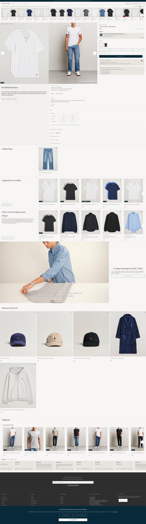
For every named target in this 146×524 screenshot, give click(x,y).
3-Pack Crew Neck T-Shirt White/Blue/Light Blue (102, 19)
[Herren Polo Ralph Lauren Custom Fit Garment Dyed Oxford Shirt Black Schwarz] (90, 222)
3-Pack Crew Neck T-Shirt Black (53, 19)
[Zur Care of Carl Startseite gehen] (5, 3)
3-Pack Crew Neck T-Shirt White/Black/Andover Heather (61, 19)
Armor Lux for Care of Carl (21, 18)
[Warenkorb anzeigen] (144, 3)
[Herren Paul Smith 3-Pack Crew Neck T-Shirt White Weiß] (118, 12)
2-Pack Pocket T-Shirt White (37, 19)
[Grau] (106, 44)
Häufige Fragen (33, 501)
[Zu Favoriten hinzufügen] (56, 148)
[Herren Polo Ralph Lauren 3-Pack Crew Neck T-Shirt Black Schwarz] (53, 12)
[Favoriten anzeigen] (142, 3)
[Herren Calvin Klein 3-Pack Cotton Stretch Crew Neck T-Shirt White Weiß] (94, 12)
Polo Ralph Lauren (5, 18)
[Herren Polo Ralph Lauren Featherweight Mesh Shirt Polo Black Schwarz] (112, 222)
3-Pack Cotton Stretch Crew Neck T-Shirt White (94, 19)
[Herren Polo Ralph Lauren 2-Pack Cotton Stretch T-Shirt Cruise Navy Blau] (70, 12)
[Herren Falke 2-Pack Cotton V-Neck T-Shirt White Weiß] (134, 12)
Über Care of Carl (5, 499)
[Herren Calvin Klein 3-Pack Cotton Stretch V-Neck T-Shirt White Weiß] (45, 12)
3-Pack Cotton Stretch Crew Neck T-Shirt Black (110, 19)
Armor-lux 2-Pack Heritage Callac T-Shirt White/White (21, 19)
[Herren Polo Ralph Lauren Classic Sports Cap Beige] (55, 334)
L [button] (127, 49)
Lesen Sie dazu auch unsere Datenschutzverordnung (73, 485)
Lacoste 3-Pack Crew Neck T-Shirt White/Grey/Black (31, 453)
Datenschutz (4, 505)
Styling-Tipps (7, 149)
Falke (132, 18)
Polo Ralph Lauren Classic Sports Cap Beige (45, 358)
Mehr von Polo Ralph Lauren (14, 212)
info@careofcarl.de (98, 504)
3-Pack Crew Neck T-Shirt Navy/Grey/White (86, 19)
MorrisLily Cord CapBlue (4, 358)
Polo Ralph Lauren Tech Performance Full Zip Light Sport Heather (12, 409)
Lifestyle (29, 6)
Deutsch (143, 6)
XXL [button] (104, 52)
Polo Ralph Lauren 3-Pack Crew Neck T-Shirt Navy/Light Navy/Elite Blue (111, 204)
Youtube (61, 501)
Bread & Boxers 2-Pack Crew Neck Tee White (11, 452)
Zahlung (32, 505)
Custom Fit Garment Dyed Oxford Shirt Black (90, 236)
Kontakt (32, 499)
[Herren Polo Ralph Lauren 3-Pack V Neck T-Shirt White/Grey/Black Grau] (13, 12)
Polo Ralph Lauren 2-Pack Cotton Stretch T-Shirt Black (76, 453)
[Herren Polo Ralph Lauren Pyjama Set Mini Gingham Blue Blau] (133, 222)
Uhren (22, 6)
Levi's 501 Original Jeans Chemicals (45, 172)
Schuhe (14, 6)
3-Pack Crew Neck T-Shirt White (5, 19)
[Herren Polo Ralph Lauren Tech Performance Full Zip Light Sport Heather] (18, 385)
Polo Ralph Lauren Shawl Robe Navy (116, 358)
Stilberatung (135, 3)
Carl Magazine (136, 6)
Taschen (25, 6)
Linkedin (61, 503)
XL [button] (138, 49)
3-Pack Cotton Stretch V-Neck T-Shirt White (45, 19)
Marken (32, 6)
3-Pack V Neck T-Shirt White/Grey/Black (12, 19)
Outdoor (36, 6)
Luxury (48, 6)
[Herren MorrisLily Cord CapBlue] (18, 334)
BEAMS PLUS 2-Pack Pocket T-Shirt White (132, 204)
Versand (32, 497)
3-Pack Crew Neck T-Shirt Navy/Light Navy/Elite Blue (29, 19)
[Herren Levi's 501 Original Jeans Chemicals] (48, 159)
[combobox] (143, 6)
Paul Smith (117, 18)
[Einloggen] (140, 3)
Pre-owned (44, 6)
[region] (73, 466)
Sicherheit (4, 501)
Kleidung (10, 6)
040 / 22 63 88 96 (95, 503)
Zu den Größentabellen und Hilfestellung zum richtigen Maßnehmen (65, 124)
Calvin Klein (44, 18)
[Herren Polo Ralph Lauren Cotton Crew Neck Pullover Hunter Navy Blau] (69, 222)
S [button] (104, 49)
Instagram (62, 497)
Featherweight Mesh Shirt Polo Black (109, 236)
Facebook (62, 499)
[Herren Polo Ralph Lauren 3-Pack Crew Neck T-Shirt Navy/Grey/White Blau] (86, 12)
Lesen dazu (142, 37)
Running (39, 6)
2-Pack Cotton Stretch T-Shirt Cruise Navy (69, 19)
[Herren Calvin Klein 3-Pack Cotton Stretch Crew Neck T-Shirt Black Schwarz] (110, 12)
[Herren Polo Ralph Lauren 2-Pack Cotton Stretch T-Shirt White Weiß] (78, 12)
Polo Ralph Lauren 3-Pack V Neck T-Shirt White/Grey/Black (67, 204)
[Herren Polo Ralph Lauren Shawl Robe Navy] (128, 334)
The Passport (4, 497)
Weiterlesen (115, 511)
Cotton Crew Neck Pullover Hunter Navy (67, 236)
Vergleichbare (11, 180)
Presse (3, 503)
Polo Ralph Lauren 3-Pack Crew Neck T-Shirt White (47, 204)
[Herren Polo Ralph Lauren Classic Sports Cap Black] (91, 334)
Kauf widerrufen (34, 503)
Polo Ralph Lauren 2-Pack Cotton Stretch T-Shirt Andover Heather (55, 453)
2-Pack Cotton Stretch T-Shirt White (77, 19)
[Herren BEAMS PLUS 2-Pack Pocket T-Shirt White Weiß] (37, 12)
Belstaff (124, 18)
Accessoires (18, 6)
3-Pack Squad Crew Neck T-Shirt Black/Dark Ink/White (126, 19)
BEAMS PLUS (36, 18)
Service (128, 3)
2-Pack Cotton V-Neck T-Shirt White (134, 19)
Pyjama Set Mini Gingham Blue (130, 236)
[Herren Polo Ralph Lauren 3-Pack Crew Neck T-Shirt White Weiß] (5, 12)
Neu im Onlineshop (4, 6)
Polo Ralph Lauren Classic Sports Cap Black (82, 358)
